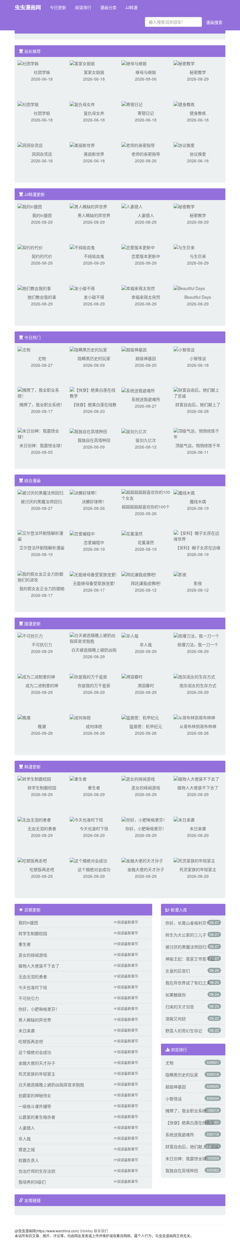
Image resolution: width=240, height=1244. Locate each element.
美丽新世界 (94, 154)
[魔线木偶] (184, 492)
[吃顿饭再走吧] (32, 860)
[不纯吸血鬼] (82, 247)
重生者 (94, 787)
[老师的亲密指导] (138, 144)
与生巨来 (198, 256)
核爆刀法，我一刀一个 (197, 644)
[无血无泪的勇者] (34, 819)
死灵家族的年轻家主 (197, 869)
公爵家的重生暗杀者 (36, 1117)
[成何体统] (80, 717)
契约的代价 (42, 256)
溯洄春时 (146, 685)
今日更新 (58, 7)
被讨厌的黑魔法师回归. (42, 501)
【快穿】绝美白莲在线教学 (190, 1122)
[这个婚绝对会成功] (88, 860)
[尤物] (24, 349)
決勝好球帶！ (94, 501)
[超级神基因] (134, 349)
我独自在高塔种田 (94, 440)
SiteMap (86, 1230)
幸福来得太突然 (145, 297)
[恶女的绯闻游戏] (138, 778)
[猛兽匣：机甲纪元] (140, 717)
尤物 (42, 358)
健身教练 (198, 113)
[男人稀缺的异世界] (88, 206)
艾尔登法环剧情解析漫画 (41, 547)
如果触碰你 (175, 995)
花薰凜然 (146, 542)
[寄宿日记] (132, 104)
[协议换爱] (184, 144)
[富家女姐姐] (82, 63)
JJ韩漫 (131, 7)
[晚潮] (24, 717)
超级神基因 (146, 358)
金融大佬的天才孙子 (145, 869)
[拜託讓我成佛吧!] (138, 574)
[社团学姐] (28, 104)
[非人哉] (129, 635)
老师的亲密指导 (145, 154)
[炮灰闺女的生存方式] (194, 676)
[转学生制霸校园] (34, 778)
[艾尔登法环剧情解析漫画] (42, 535)
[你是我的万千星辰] (88, 676)
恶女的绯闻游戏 (145, 787)
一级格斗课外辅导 (34, 1106)
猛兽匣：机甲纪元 (145, 726)
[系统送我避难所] (138, 390)
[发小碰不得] (82, 288)
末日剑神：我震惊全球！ (41, 445)
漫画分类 (108, 7)
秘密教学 (198, 72)
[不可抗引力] (30, 635)
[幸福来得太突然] (138, 288)
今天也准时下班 (94, 828)
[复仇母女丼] (82, 104)
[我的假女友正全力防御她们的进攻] (42, 576)
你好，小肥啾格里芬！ (145, 828)
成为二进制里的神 (41, 685)
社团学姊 (42, 72)
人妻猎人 (146, 215)
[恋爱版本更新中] (138, 247)
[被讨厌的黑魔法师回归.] (41, 492)
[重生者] (78, 778)
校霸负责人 (28, 1160)
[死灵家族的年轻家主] (194, 860)
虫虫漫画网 (28, 7)
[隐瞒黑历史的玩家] (88, 349)
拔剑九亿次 (146, 440)
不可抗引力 (42, 644)
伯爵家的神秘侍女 (34, 1095)
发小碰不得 (94, 297)
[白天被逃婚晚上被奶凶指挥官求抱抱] (94, 637)
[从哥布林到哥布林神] (194, 717)
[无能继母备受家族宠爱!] (93, 574)
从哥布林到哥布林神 (197, 726)
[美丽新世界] (82, 144)
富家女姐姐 (94, 72)
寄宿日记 (146, 113)
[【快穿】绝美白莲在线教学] (94, 392)
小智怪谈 (198, 358)
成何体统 (94, 726)
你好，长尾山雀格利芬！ (187, 923)
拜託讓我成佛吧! (146, 583)
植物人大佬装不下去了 (197, 787)
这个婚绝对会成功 (94, 869)
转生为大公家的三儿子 (185, 935)
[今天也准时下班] (86, 819)
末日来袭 (198, 828)
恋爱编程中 (94, 542)
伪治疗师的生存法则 (36, 1171)
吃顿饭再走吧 (42, 869)
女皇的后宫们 (177, 971)
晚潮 (42, 726)
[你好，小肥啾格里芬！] (144, 819)
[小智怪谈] (184, 349)
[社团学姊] (28, 63)
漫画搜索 (214, 22)
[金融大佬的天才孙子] (142, 860)
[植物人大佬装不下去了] (196, 778)
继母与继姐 (146, 72)
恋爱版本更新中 (145, 256)
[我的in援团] (30, 206)
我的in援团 (42, 215)
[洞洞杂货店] (30, 144)
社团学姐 (42, 113)
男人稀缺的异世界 (94, 215)
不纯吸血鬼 (94, 256)
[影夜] (180, 574)
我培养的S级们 (32, 1182)
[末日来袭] (184, 819)
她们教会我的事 (42, 297)
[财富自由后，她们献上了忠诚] (198, 392)
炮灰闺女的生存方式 (197, 685)
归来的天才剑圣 (179, 1007)
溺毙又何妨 (175, 1018)
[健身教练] (184, 104)
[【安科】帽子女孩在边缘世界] (198, 535)
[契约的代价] (30, 247)
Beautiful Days (197, 297)
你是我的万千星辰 (94, 685)
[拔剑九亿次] (134, 431)
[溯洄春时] (132, 676)
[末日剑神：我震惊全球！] (42, 433)
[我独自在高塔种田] (88, 431)
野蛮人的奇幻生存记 (183, 1030)
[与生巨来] (184, 247)
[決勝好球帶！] (84, 492)
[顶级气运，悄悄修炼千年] (198, 433)
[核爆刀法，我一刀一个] (196, 635)
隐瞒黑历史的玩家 (94, 358)
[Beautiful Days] (189, 288)
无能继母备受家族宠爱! (94, 583)
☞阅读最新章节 (126, 922)
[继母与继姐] (134, 63)
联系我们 (101, 1230)
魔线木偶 (198, 501)
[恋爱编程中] (82, 533)
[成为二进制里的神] (36, 676)
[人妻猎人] (132, 206)
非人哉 (146, 644)
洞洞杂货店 (42, 154)
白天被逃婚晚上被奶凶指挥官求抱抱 (51, 1084)
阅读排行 (83, 7)
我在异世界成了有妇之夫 (187, 983)
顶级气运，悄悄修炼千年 (197, 445)
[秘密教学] (184, 63)
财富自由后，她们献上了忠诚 (192, 1146)
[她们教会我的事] (34, 288)
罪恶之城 (26, 1149)
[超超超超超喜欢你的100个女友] (145, 494)
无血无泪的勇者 (42, 828)
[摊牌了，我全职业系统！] (42, 392)
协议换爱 (198, 154)
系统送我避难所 (145, 399)
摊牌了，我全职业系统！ (41, 404)
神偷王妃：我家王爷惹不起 (190, 959)
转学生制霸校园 (42, 787)
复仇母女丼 (94, 113)
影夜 (198, 583)
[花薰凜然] (132, 533)
